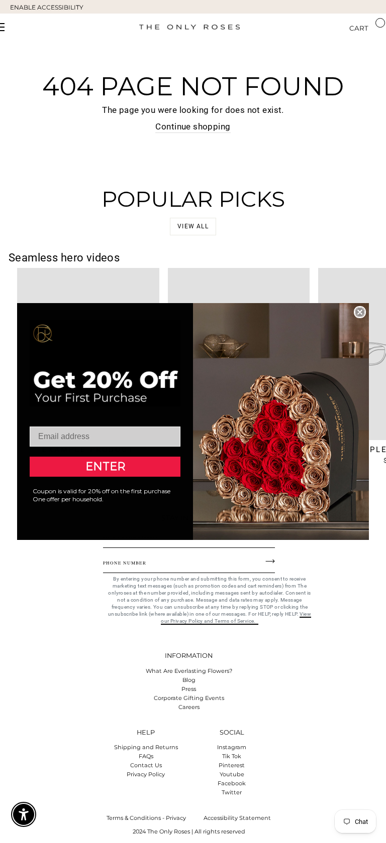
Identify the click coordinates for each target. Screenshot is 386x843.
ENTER (105, 466)
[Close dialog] (360, 312)
